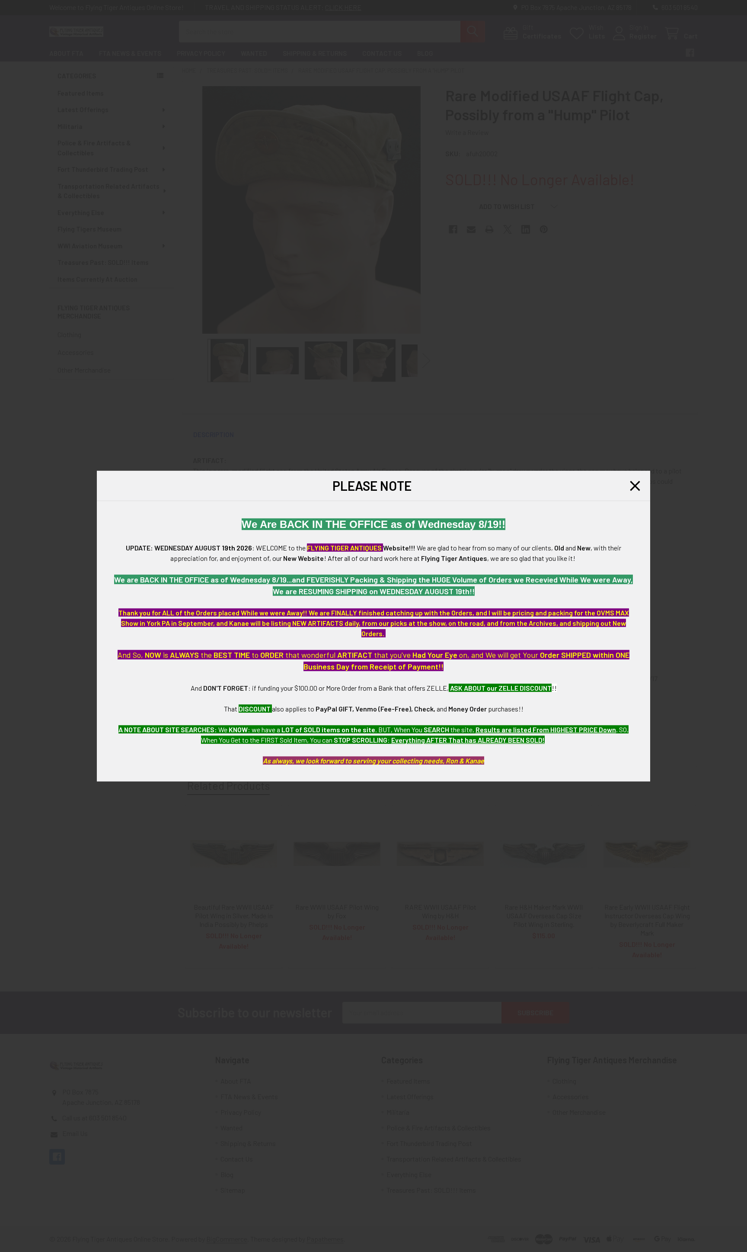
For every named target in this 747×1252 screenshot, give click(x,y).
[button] (635, 485)
